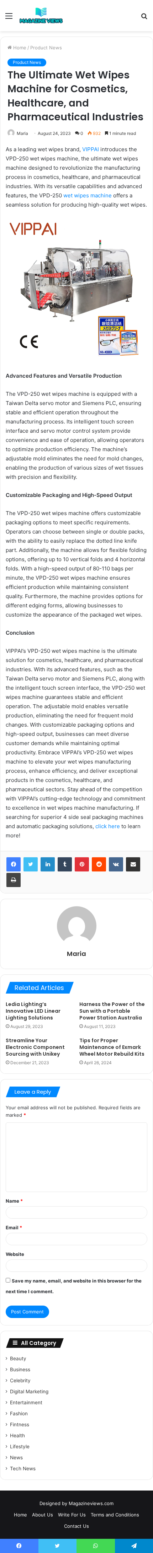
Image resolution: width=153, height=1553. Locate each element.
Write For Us (72, 1515)
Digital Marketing (29, 1391)
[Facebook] (13, 864)
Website (15, 1254)
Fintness (19, 1424)
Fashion (19, 1413)
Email (14, 1227)
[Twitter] (30, 864)
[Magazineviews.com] (41, 15)
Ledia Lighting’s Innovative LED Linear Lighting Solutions (33, 1011)
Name (14, 1201)
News (16, 1457)
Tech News (23, 1468)
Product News (46, 47)
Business (20, 1369)
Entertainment (26, 1402)
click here (107, 826)
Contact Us (76, 1526)
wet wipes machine (87, 195)
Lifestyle (20, 1446)
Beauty (18, 1358)
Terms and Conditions (115, 1515)
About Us (42, 1515)
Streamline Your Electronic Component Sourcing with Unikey (35, 1047)
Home (19, 47)
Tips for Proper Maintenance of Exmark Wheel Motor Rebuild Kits (111, 1047)
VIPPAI (90, 149)
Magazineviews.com (91, 1503)
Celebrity (20, 1380)
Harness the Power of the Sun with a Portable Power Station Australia (112, 1011)
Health (17, 1435)
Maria (22, 133)
